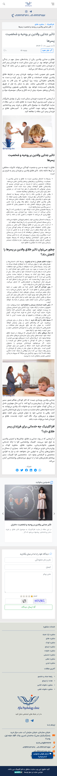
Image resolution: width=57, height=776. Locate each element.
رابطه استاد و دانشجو (45, 676)
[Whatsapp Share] (40, 470)
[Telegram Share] (35, 470)
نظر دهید (46, 50)
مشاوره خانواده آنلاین (44, 685)
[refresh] (24, 601)
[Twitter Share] (22, 470)
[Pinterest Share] (17, 470)
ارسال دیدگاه (27, 607)
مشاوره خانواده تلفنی (45, 689)
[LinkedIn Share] (31, 470)
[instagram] (26, 12)
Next (3, 514)
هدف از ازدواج (47, 681)
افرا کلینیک (19, 769)
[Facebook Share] (26, 470)
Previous (54, 514)
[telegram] (31, 12)
